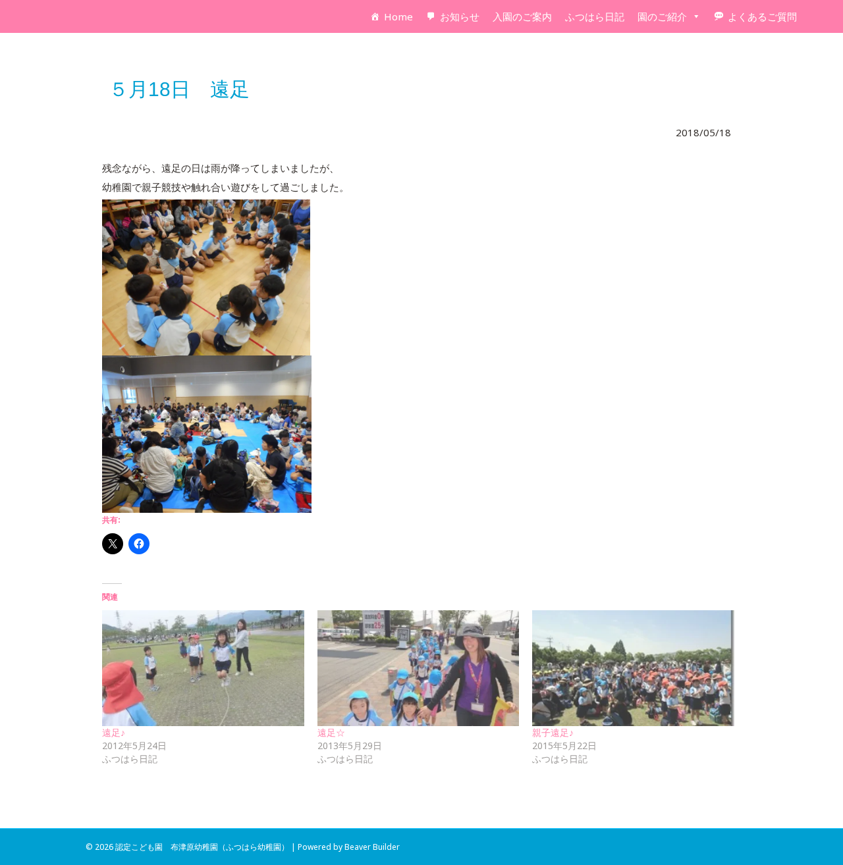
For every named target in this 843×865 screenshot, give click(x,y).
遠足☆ (331, 732)
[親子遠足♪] (633, 667)
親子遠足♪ (553, 732)
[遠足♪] (203, 667)
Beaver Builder (372, 846)
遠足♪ (113, 732)
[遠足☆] (418, 667)
